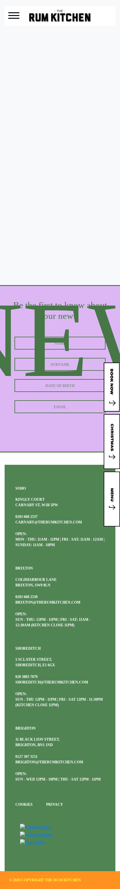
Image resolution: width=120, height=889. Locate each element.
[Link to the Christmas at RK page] (112, 441)
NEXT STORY (60, 242)
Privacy (54, 804)
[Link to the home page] (60, 15)
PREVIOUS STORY (59, 205)
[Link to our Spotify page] (32, 842)
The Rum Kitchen (63, 880)
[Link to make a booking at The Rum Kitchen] (112, 387)
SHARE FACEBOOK (59, 217)
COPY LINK (59, 230)
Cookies (24, 804)
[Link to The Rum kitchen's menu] (112, 499)
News (60, 43)
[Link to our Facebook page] (36, 827)
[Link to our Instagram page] (36, 835)
